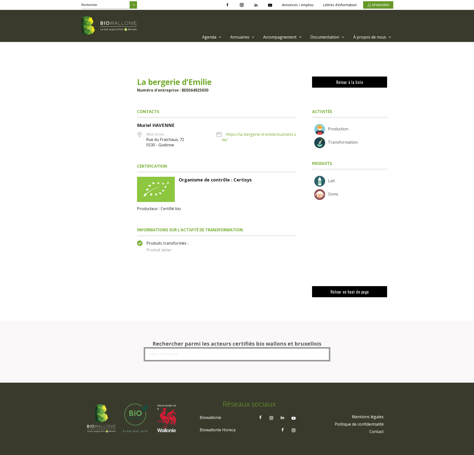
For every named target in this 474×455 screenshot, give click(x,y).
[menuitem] (211, 37)
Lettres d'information (340, 4)
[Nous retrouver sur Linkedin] (256, 5)
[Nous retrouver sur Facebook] (227, 5)
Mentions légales (368, 416)
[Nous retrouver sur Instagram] (241, 5)
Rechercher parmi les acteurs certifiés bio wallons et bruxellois (237, 343)
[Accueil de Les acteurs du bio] (110, 26)
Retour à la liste (349, 82)
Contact (376, 431)
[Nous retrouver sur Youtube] (270, 5)
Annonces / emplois (298, 4)
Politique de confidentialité (359, 424)
